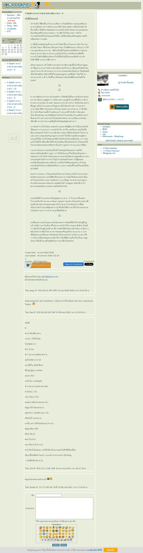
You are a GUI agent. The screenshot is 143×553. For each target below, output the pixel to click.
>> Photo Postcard (111, 151)
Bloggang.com (109, 153)
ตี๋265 (105, 129)
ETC (9, 31)
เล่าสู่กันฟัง (11, 29)
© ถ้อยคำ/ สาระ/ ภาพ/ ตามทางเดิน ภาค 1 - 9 (14, 95)
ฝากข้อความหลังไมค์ (110, 90)
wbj (104, 134)
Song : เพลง (12, 26)
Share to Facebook (73, 264)
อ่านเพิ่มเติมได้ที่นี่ (94, 550)
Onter (105, 132)
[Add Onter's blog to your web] (119, 140)
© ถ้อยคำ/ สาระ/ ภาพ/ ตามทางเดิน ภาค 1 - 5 (14, 66)
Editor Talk (11, 23)
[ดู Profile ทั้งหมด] (125, 82)
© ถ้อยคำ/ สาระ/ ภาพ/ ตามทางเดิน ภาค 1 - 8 (14, 104)
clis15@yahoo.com (49, 277)
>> (20, 41)
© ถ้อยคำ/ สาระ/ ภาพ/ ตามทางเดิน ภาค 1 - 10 (14, 85)
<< (3, 41)
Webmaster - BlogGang (113, 136)
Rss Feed (105, 92)
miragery (106, 126)
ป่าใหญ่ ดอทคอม (110, 148)
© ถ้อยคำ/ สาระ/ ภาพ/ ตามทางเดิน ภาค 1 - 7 (14, 113)
